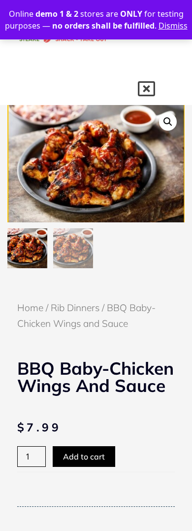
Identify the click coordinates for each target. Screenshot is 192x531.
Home (30, 308)
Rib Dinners (75, 308)
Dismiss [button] (173, 25)
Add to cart (84, 456)
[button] (168, 122)
